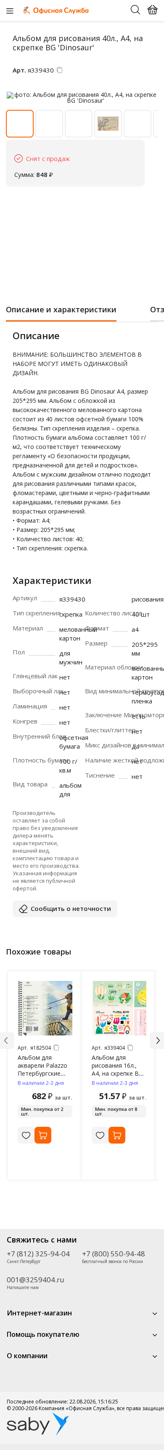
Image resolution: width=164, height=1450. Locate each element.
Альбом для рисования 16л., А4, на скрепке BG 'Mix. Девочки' (117, 1069)
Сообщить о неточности (71, 908)
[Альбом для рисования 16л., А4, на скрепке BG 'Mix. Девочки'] (119, 1008)
